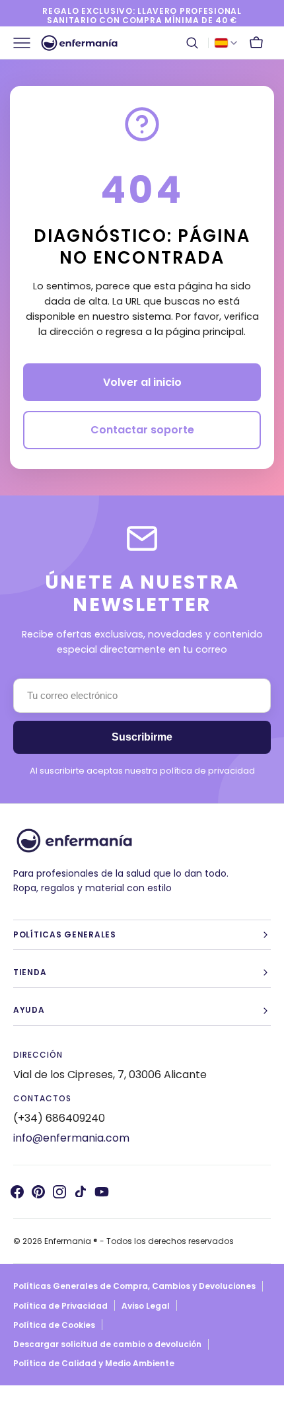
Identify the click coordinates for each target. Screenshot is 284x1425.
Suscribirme (142, 737)
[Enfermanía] (79, 43)
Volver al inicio (142, 382)
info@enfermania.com (71, 1138)
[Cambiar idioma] (226, 43)
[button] (192, 42)
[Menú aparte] (26, 43)
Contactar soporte (142, 429)
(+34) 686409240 (59, 1118)
